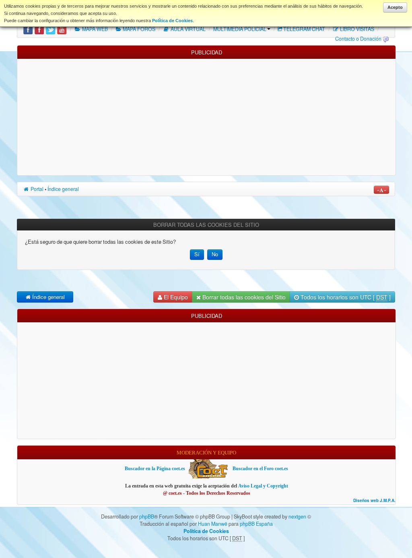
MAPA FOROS (138, 29)
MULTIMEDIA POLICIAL (239, 29)
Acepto (395, 7)
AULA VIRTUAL (187, 29)
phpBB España (256, 523)
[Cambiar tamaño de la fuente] (381, 190)
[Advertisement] (206, 115)
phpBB (146, 516)
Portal (36, 189)
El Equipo (175, 297)
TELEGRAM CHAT (304, 29)
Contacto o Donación (358, 38)
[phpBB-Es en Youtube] (62, 29)
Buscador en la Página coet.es (155, 468)
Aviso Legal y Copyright (263, 486)
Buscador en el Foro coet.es (260, 468)
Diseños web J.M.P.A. (374, 500)
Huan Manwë (212, 523)
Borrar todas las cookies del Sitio (243, 297)
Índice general (63, 189)
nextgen (297, 516)
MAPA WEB (94, 29)
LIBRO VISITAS (356, 29)
